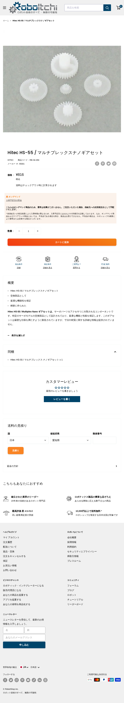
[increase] (37, 231)
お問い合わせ (10, 570)
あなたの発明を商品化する (16, 604)
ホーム (6, 20)
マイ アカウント (11, 537)
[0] (118, 8)
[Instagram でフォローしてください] (17, 680)
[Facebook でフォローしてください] (5, 680)
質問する (76, 268)
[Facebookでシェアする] (97, 163)
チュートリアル (75, 599)
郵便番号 (97, 433)
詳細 (19, 268)
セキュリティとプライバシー (82, 551)
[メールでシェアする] (114, 163)
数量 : (10, 231)
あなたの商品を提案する (15, 595)
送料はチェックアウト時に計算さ (33, 185)
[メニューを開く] (4, 7)
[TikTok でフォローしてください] (34, 680)
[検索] (107, 7)
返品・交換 (8, 551)
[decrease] (19, 231)
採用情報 (71, 542)
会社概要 (71, 537)
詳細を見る (47, 268)
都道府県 (54, 433)
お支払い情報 (10, 565)
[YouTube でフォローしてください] (28, 680)
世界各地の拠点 (10, 667)
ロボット (71, 595)
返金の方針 (12, 466)
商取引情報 (73, 556)
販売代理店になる (12, 590)
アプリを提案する (12, 599)
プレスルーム (74, 561)
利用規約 (71, 546)
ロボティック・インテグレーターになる (23, 585)
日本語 (34, 667)
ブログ (70, 590)
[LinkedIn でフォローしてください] (40, 680)
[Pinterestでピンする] (103, 163)
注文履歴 (7, 542)
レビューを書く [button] (62, 399)
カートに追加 (62, 242)
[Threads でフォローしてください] (45, 680)
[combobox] (83, 7)
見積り (15, 450)
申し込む (24, 645)
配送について (10, 546)
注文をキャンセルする (14, 556)
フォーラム (73, 585)
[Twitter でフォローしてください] (11, 680)
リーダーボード (75, 604)
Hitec (10, 160)
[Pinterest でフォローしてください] (22, 680)
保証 (5, 561)
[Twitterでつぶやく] (108, 163)
